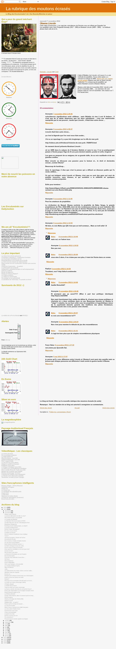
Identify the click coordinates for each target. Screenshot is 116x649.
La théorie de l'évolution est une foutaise (15, 554)
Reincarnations (9, 597)
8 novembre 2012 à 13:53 (62, 223)
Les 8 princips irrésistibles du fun (11, 259)
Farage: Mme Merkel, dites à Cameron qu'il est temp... (19, 595)
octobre (7, 620)
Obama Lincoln (9, 600)
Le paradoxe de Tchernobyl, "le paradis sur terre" (16, 279)
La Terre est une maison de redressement (14, 262)
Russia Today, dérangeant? (12, 529)
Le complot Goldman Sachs (12, 565)
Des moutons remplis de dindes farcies (15, 541)
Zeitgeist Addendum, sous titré (10, 459)
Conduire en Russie (10, 532)
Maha (53, 237)
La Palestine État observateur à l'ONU (15, 521)
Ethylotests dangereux (11, 524)
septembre (8, 622)
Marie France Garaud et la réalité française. (16, 607)
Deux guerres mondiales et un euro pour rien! (17, 549)
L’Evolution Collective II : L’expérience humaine (15, 257)
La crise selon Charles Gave (12, 609)
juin (6, 627)
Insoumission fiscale (10, 539)
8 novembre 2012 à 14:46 (68, 237)
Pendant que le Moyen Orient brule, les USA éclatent (19, 575)
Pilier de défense (9, 567)
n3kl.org (7, 340)
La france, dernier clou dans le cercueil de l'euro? (18, 589)
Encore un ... (8, 574)
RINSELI (25, 315)
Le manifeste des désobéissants (11, 491)
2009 (5, 641)
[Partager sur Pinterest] (69, 102)
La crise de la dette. (10, 605)
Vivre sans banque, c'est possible (14, 564)
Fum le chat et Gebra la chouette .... (14, 547)
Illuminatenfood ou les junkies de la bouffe (14, 260)
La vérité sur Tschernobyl (9, 276)
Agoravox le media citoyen (9, 496)
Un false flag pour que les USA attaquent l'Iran (17, 522)
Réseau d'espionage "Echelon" (11, 473)
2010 (5, 639)
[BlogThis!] (63, 102)
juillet (6, 625)
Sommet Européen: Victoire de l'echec (15, 537)
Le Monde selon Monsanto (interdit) (12, 476)
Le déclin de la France (11, 585)
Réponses (52, 233)
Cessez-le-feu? (9, 550)
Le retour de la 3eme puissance (11, 256)
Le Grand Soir (5, 490)
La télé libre (5, 494)
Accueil (77, 408)
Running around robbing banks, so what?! (16, 526)
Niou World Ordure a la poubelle (13, 517)
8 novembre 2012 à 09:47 (62, 129)
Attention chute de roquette (12, 572)
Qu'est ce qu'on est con (11, 615)
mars (6, 632)
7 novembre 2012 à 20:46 (62, 114)
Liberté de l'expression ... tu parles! (12, 266)
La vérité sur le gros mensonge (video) (15, 582)
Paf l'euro (7, 559)
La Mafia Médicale (7, 456)
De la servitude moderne (9, 455)
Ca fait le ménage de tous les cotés (14, 546)
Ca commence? (9, 617)
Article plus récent (46, 408)
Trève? (6, 536)
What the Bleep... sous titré (9, 458)
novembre (8, 512)
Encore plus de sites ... (8, 499)
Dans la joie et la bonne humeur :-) (14, 544)
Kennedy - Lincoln (46, 72)
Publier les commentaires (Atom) (60, 412)
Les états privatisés (7, 275)
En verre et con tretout (11, 531)
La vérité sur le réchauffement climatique (13, 468)
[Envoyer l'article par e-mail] (57, 102)
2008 (5, 643)
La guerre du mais (9, 614)
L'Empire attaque (9, 584)
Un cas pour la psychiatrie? (12, 542)
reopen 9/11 (5, 493)
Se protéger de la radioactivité (10, 278)
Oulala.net (4, 488)
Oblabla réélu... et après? (11, 602)
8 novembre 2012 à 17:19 (64, 345)
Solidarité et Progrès (7, 487)
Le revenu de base (7, 453)
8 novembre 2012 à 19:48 (68, 291)
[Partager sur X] (65, 102)
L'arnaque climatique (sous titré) (11, 467)
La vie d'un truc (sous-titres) (9, 462)
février (7, 634)
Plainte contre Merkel (10, 514)
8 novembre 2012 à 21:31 (68, 331)
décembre (8, 511)
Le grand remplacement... (12, 527)
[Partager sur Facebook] (67, 102)
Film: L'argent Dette (7, 461)
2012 (5, 509)
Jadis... (6, 569)
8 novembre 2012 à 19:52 (68, 245)
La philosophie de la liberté (9, 267)
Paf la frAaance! (9, 560)
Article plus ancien (108, 408)
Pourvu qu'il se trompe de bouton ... (14, 604)
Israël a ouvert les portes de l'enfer (14, 577)
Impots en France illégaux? (9, 273)
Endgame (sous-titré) (7, 465)
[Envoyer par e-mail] (60, 102)
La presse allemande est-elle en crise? (15, 516)
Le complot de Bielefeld (11, 519)
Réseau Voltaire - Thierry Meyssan (12, 485)
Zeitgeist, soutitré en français (10, 464)
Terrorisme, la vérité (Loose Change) (12, 477)
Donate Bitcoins (6, 77)
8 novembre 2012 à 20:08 (68, 254)
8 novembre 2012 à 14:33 (61, 269)
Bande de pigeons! (7, 272)
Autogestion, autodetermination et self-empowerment (17, 269)
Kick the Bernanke (10, 555)
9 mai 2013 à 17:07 (60, 356)
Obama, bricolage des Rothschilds (14, 599)
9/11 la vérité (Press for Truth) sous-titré (13, 470)
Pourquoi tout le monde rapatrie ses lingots (16, 619)
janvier (7, 635)
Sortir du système (6, 270)
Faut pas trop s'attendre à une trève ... (15, 557)
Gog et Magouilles (9, 562)
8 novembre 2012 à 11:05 (62, 199)
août (6, 624)
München (9, 118)
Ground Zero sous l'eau (11, 610)
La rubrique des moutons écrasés (38, 8)
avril (6, 630)
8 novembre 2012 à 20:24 (68, 322)
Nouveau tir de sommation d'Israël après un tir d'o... (19, 580)
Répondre (49, 123)
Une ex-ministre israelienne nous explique (16, 534)
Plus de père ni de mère (11, 552)
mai (6, 629)
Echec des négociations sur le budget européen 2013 (19, 590)
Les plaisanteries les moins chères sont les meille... (19, 570)
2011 (5, 637)
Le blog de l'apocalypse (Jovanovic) (12, 497)
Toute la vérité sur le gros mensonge (15, 587)
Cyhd (56, 72)
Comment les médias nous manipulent (13, 474)
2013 (5, 507)
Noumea (9, 97)
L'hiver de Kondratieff (10, 612)
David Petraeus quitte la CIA (12, 592)
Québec (8, 139)
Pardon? (7, 579)
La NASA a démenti (10, 594)
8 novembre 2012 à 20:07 (68, 313)
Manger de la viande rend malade (11, 471)
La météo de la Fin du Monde (10, 315)
